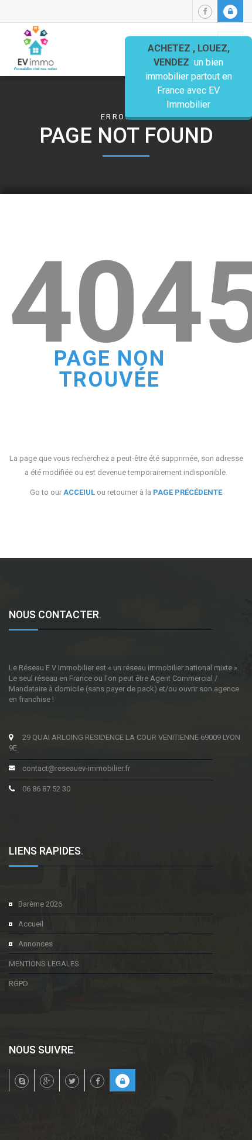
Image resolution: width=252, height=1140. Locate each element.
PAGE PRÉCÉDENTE (187, 492)
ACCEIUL (79, 492)
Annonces (35, 943)
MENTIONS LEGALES (44, 963)
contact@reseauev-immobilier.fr (76, 768)
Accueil (30, 923)
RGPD (18, 983)
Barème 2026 (40, 904)
